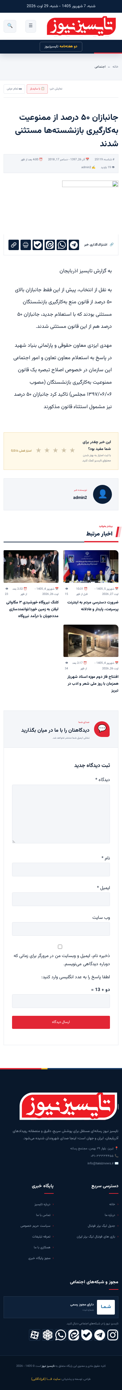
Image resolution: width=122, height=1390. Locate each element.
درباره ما (110, 1215)
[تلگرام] (99, 1335)
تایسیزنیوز (61, 46)
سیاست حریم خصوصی (35, 1225)
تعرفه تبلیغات (41, 1236)
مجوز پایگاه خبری (39, 1258)
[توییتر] (47, 1335)
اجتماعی (100, 66)
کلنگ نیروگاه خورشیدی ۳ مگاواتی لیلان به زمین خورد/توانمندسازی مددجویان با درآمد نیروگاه (32, 609)
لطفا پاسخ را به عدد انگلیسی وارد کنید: (75, 977)
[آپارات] (34, 1335)
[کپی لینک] (13, 245)
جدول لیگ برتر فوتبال (101, 1225)
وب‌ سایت (101, 917)
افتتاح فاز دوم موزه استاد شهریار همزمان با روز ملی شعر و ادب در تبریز (92, 684)
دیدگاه (102, 780)
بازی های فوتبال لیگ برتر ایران (96, 1236)
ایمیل (103, 888)
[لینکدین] (73, 1335)
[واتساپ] (60, 1335)
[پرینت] (25, 245)
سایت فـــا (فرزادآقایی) (46, 1379)
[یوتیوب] (86, 1335)
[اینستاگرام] (112, 1335)
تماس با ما (43, 1215)
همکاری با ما (42, 1247)
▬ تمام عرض (14, 89)
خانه (115, 66)
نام (106, 858)
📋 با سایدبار (37, 89)
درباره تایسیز (42, 1204)
